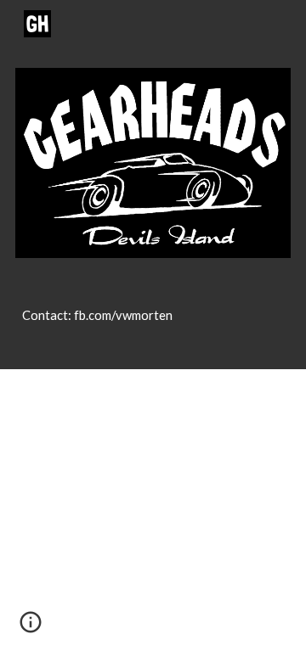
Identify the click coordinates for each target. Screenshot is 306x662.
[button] (30, 628)
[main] (153, 323)
